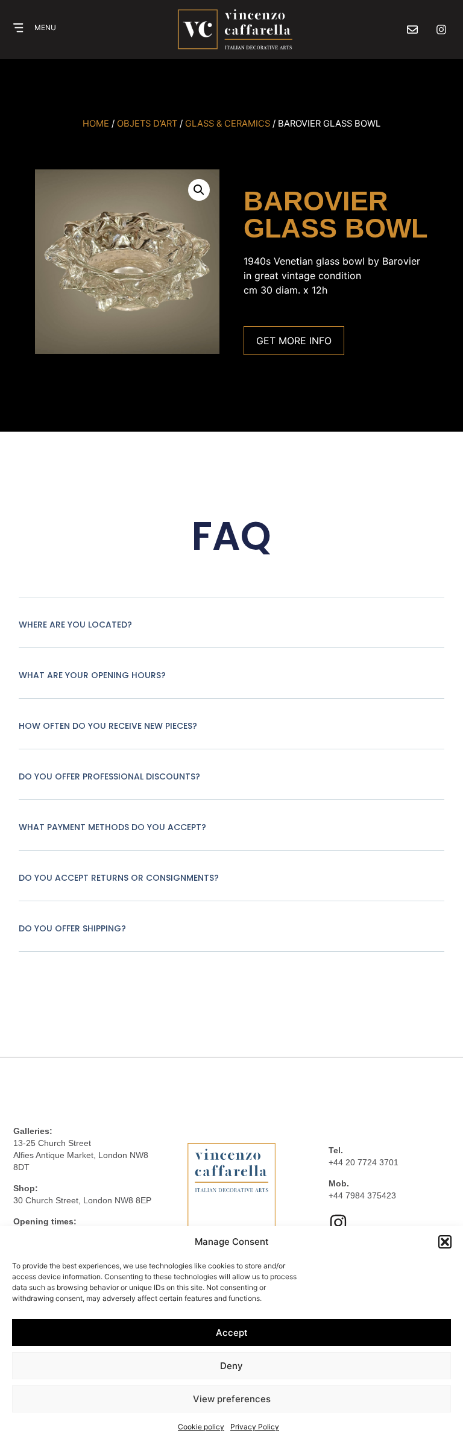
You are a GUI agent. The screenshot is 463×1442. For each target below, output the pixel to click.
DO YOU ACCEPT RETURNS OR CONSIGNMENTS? (119, 878)
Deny (231, 1365)
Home (96, 123)
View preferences (232, 1399)
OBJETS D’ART (147, 123)
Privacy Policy (254, 1426)
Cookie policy (201, 1426)
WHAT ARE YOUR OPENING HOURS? (92, 675)
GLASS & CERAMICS (227, 123)
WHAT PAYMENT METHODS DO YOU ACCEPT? (112, 827)
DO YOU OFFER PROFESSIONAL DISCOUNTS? (109, 776)
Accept (232, 1332)
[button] (445, 1242)
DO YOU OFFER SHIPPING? (72, 928)
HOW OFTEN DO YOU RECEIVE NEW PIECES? (108, 726)
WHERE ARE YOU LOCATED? (75, 625)
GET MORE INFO (294, 341)
